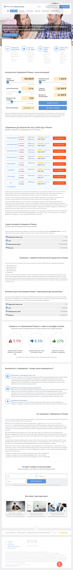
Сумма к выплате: (42, 89)
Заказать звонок (65, 6)
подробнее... (57, 553)
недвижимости (9, 425)
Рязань (39, 6)
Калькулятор (14, 11)
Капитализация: (12, 108)
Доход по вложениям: (43, 95)
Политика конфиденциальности (12, 565)
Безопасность (45, 11)
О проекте (10, 541)
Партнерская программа (14, 546)
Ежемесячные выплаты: (44, 79)
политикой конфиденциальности (53, 485)
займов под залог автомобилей (51, 423)
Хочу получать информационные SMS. (22, 485)
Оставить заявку (55, 11)
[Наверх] (8, 11)
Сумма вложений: (10, 79)
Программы (22, 11)
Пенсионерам (29, 11)
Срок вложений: (12, 88)
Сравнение (37, 11)
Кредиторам (11, 544)
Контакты (10, 543)
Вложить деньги (12, 548)
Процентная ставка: (10, 99)
